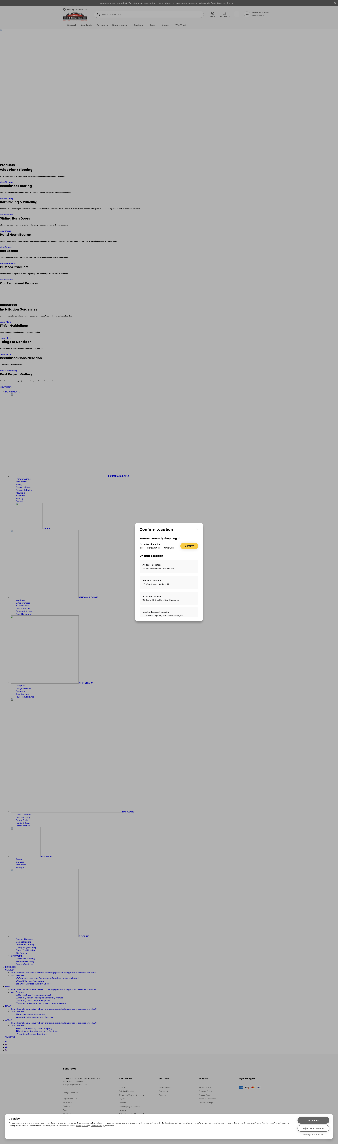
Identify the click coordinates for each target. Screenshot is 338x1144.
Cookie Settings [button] (98, 1125)
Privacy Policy (82, 1125)
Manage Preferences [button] (313, 1134)
